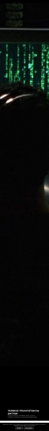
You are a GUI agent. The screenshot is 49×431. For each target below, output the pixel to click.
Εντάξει (19, 428)
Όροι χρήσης (29, 428)
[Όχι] (47, 426)
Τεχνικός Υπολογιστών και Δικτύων (23, 412)
